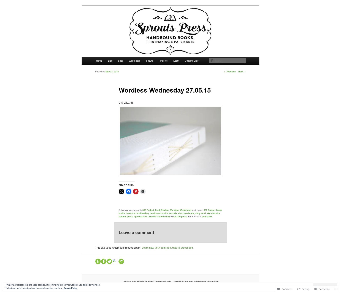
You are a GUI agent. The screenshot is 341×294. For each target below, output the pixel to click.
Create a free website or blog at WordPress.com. (147, 281)
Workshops (134, 60)
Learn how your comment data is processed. (168, 247)
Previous (230, 71)
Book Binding (162, 210)
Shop (120, 60)
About (176, 60)
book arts (131, 213)
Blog (110, 60)
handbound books (159, 213)
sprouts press (126, 216)
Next (242, 71)
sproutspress (141, 216)
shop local (200, 213)
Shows (149, 60)
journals (173, 213)
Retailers (163, 60)
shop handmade (186, 213)
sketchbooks (213, 213)
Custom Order (192, 60)
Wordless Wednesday (181, 210)
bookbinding (143, 213)
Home (99, 60)
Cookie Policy (70, 288)
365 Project (148, 210)
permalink (207, 216)
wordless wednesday (159, 216)
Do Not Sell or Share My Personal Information (195, 281)
